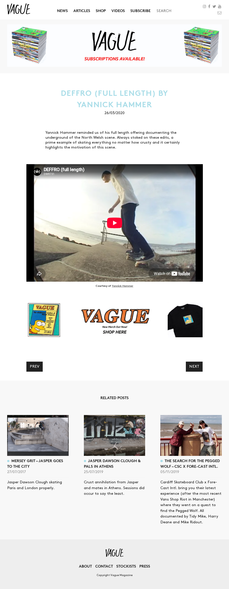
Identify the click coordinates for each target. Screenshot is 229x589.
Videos (118, 10)
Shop (101, 10)
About (85, 566)
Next (194, 366)
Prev (34, 366)
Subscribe (140, 10)
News (62, 10)
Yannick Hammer (122, 285)
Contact (104, 566)
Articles (81, 10)
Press (144, 566)
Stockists (126, 566)
